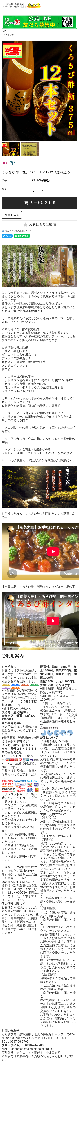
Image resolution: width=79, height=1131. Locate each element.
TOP (4, 31)
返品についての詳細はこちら (18, 231)
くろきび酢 (9, 35)
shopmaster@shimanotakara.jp (31, 1048)
